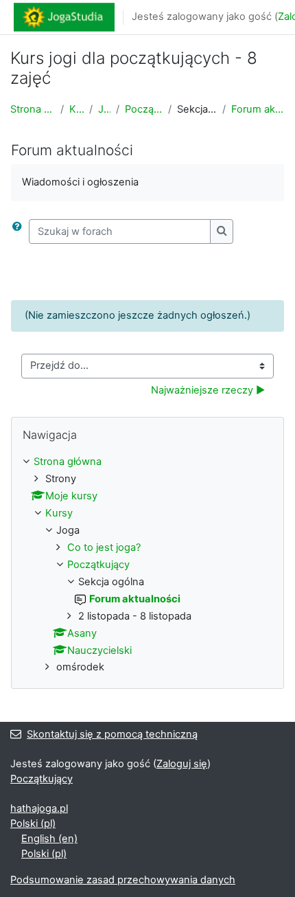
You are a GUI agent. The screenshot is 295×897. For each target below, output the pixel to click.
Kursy (76, 109)
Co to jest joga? (104, 547)
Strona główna (32, 109)
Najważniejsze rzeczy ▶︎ (208, 390)
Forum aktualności (258, 109)
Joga (104, 109)
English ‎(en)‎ (49, 838)
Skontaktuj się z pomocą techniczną (112, 734)
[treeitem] (147, 565)
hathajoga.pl (39, 808)
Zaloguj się (181, 764)
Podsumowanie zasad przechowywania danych (122, 880)
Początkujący (144, 109)
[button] (20, 231)
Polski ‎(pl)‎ (33, 823)
